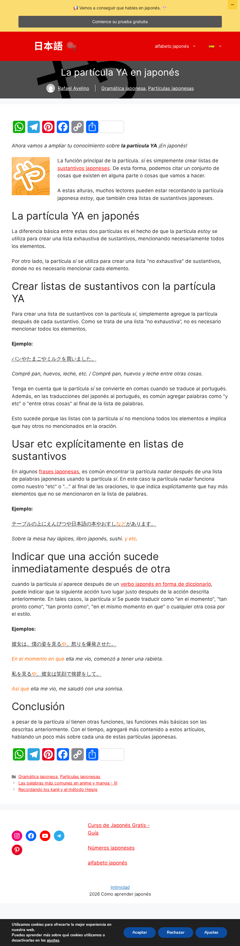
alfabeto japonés (172, 46)
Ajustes (211, 932)
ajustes (53, 940)
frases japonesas (59, 471)
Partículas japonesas (171, 88)
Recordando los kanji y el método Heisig (57, 789)
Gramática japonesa (123, 88)
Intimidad (120, 887)
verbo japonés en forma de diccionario (166, 584)
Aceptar (139, 932)
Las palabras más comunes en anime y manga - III (67, 782)
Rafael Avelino (73, 88)
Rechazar (175, 932)
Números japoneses (111, 848)
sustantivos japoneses (83, 168)
